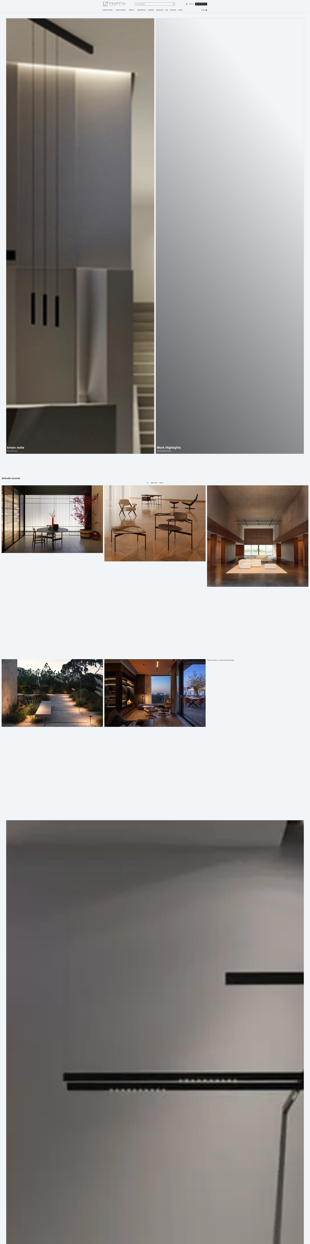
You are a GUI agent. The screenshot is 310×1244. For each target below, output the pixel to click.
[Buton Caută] (173, 4)
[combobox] (153, 4)
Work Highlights (169, 447)
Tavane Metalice (141, 10)
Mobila (161, 482)
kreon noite (15, 447)
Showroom (151, 10)
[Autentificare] (186, 4)
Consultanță (159, 10)
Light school (153, 482)
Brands (180, 10)
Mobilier (131, 10)
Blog (166, 10)
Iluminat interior (107, 10)
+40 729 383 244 (202, 4)
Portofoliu (173, 10)
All (147, 482)
